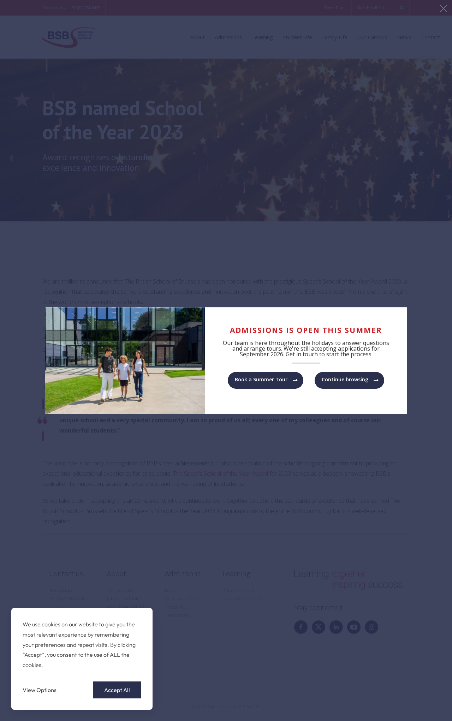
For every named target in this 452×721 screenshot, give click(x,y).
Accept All (117, 689)
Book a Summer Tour (261, 379)
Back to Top (407, 705)
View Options (39, 690)
